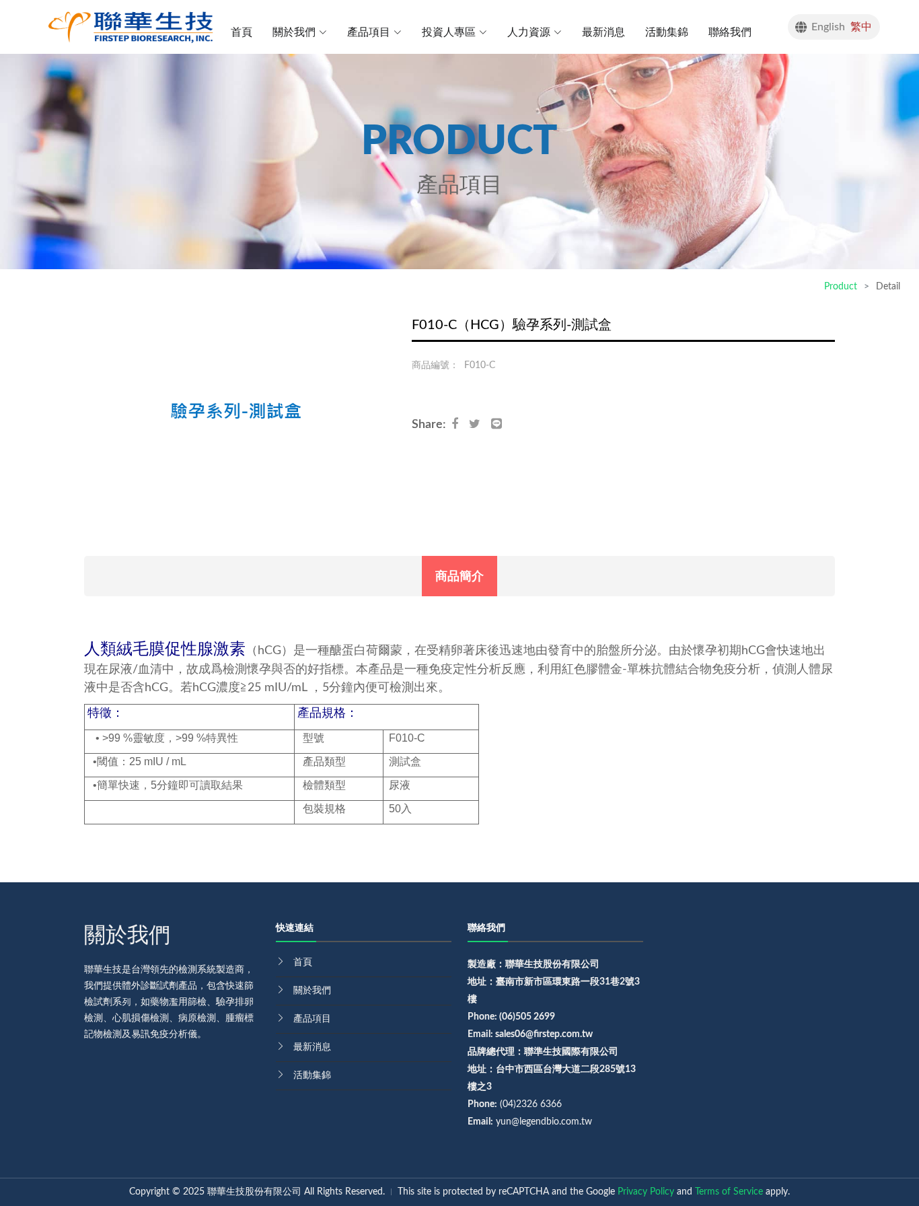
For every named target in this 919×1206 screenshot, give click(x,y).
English (828, 27)
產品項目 (312, 1019)
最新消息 (603, 32)
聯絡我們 (729, 32)
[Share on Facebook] (460, 425)
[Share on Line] (502, 425)
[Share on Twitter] (480, 425)
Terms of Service (729, 1192)
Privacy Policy (646, 1192)
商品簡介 (459, 576)
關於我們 (312, 990)
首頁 (241, 32)
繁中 (861, 27)
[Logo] (130, 26)
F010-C (479, 365)
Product (840, 286)
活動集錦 (666, 32)
